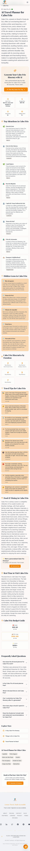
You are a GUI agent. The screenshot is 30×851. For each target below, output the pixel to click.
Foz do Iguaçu (6, 760)
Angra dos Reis (6, 764)
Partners (5, 815)
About (5, 813)
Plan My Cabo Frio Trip (16, 89)
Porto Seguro (13, 754)
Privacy (19, 815)
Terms (26, 815)
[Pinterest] (23, 824)
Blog (25, 813)
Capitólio (4, 754)
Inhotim (18, 757)
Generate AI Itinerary (16, 783)
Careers (12, 815)
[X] (12, 824)
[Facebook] (18, 824)
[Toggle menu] (27, 2)
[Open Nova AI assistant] (25, 846)
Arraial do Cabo (17, 760)
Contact (19, 813)
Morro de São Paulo (7, 757)
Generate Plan (16, 566)
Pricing (11, 813)
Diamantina (16, 764)
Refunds (15, 818)
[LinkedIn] (6, 824)
